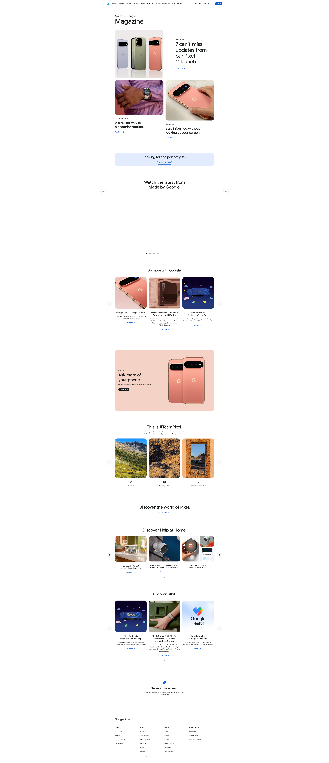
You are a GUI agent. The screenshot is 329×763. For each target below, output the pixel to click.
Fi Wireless (121, 3)
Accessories (166, 3)
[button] (196, 4)
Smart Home (150, 3)
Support (179, 3)
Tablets (158, 3)
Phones (113, 3)
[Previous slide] (103, 191)
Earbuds (142, 3)
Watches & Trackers (132, 3)
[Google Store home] (108, 3)
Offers (173, 3)
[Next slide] (225, 191)
